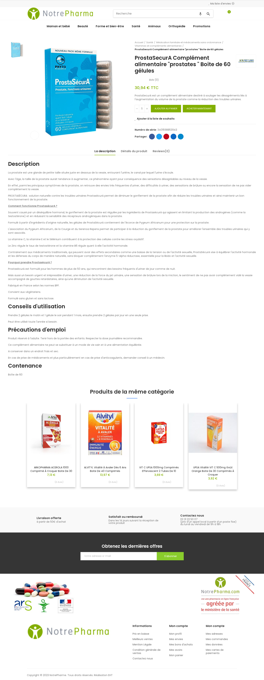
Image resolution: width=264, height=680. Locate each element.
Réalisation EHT (103, 675)
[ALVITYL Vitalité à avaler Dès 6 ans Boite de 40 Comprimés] (105, 433)
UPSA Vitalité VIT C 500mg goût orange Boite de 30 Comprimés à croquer (213, 471)
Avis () (154, 80)
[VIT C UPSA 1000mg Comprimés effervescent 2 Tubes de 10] (159, 433)
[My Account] (235, 13)
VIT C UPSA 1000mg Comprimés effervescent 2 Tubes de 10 (159, 469)
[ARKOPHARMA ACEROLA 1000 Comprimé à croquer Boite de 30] (51, 433)
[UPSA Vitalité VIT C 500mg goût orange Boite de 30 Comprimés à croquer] (213, 433)
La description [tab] (104, 151)
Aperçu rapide (66, 416)
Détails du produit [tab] (134, 151)
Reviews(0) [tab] (161, 151)
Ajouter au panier (166, 108)
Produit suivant (253, 46)
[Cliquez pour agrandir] (35, 135)
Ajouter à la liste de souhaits (156, 118)
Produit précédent (244, 46)
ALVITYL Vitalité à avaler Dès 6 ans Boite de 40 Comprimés (105, 469)
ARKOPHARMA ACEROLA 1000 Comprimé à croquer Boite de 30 (51, 469)
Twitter (159, 136)
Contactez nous (192, 515)
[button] (17, 448)
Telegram (181, 136)
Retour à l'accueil (249, 46)
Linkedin (173, 136)
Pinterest (166, 136)
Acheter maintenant (199, 108)
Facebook (152, 136)
